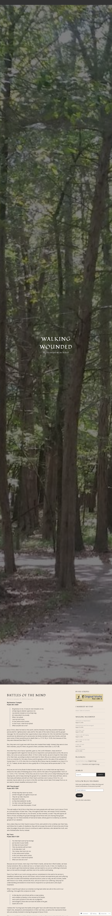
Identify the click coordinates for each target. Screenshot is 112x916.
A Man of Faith (80, 744)
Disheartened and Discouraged (85, 725)
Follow (79, 795)
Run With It (79, 764)
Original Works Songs (82, 761)
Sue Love (30, 699)
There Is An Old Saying (82, 735)
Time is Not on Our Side (83, 740)
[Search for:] (90, 774)
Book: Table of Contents (83, 710)
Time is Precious (80, 749)
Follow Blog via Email (87, 781)
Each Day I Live (80, 730)
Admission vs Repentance (83, 721)
